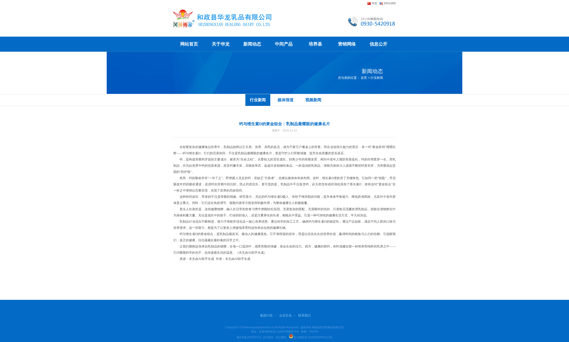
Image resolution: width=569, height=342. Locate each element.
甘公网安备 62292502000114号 (313, 337)
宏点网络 (281, 337)
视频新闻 (313, 100)
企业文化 (285, 315)
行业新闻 (258, 100)
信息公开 (378, 44)
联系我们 (304, 315)
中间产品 (284, 44)
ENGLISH (390, 3)
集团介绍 (266, 315)
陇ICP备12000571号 (249, 337)
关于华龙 (221, 44)
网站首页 (189, 44)
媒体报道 (286, 100)
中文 (374, 3)
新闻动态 (252, 44)
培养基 (315, 44)
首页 (364, 77)
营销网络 (347, 44)
